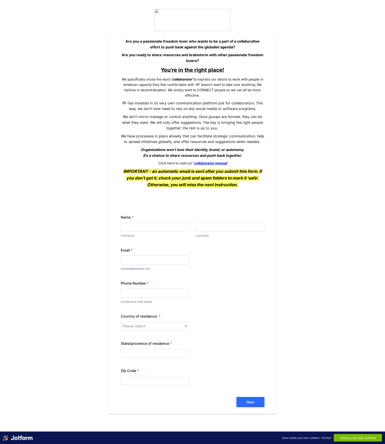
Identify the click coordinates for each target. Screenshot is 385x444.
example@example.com (135, 268)
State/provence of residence (146, 343)
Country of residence (140, 316)
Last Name (202, 235)
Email (127, 250)
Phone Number (135, 283)
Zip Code (130, 370)
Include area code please (136, 301)
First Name (127, 235)
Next (250, 402)
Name (127, 217)
